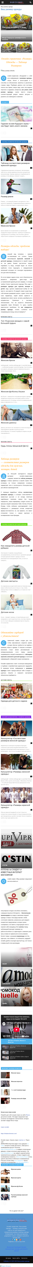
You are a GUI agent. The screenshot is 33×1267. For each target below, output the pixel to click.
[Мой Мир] (18, 1239)
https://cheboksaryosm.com (8, 1149)
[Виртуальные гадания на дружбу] (24, 47)
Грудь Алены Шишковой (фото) (14, 446)
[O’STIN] (16, 858)
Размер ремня (7, 196)
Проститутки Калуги (22, 1157)
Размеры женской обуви (18, 1098)
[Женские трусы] (5, 1075)
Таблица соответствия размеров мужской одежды (15, 164)
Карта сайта (16, 1258)
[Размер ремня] (16, 186)
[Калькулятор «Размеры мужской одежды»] (16, 795)
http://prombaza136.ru (22, 1162)
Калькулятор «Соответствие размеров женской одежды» (13, 739)
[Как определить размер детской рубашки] (16, 536)
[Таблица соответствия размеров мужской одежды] (16, 153)
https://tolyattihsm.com (7, 1153)
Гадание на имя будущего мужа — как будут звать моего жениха (15, 125)
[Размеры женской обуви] (5, 1101)
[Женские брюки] (16, 350)
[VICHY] (16, 957)
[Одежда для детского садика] (16, 691)
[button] (30, 2)
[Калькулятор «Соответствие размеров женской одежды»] (16, 728)
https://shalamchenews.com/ (9, 1133)
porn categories (18, 1160)
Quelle (4, 1003)
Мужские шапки (16, 1169)
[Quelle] (16, 996)
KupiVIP (5, 845)
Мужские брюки (8, 226)
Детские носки (7, 612)
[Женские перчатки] (5, 1084)
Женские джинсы (8, 423)
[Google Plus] (20, 1239)
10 (31, 167)
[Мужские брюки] (16, 216)
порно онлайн (5, 1127)
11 (31, 776)
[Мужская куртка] (5, 1180)
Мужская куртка (16, 1178)
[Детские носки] (16, 602)
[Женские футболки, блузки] (16, 381)
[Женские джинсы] (16, 412)
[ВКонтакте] (12, 1239)
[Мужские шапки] (5, 1171)
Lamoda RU (6, 984)
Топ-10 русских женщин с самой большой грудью (15, 322)
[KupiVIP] (16, 838)
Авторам (8, 1258)
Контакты (24, 1258)
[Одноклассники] (16, 1239)
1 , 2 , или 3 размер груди (18, 1090)
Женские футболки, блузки (13, 392)
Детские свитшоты (9, 581)
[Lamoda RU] (16, 977)
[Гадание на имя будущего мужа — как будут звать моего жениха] (16, 113)
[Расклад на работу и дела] (16, 22)
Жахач (28, 1115)
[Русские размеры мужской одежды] (5, 1197)
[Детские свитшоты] (16, 571)
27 (31, 425)
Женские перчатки (16, 1081)
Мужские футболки (17, 1186)
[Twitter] (14, 1239)
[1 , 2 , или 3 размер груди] (5, 1092)
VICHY (4, 964)
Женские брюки (8, 360)
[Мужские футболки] (5, 1188)
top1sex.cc (22, 1140)
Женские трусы (15, 1073)
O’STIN (4, 865)
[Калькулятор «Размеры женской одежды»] (16, 762)
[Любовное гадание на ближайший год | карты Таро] (9, 47)
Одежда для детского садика (14, 701)
